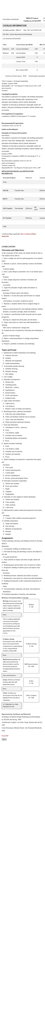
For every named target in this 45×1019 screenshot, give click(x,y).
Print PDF (5, 736)
